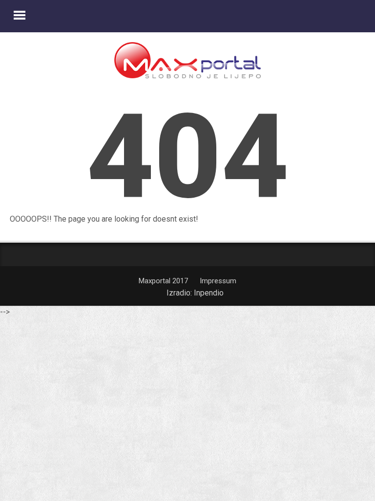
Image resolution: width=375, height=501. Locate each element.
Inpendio (209, 292)
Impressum (218, 280)
